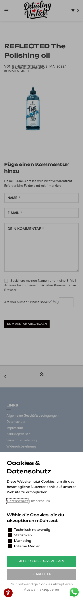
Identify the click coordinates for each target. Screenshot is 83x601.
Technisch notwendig (32, 529)
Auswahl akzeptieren (41, 589)
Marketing (22, 541)
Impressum (40, 501)
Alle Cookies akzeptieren (41, 561)
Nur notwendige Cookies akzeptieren (41, 584)
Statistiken (23, 535)
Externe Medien (27, 546)
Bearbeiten (41, 574)
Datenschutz (17, 501)
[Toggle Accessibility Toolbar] (8, 593)
